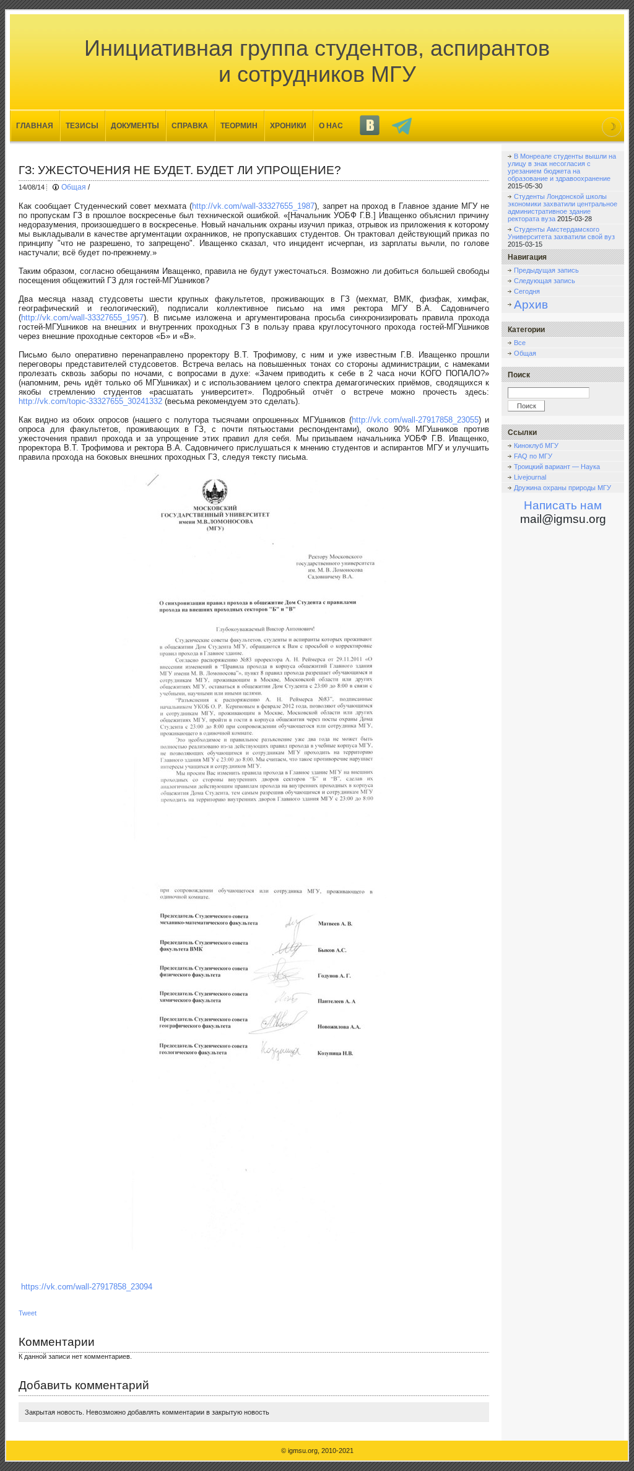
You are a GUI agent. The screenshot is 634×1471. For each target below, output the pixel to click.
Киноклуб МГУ (536, 445)
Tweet (28, 1313)
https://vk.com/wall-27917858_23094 (86, 1286)
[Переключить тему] (612, 127)
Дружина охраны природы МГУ (562, 487)
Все (520, 342)
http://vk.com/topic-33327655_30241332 (90, 401)
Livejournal (530, 477)
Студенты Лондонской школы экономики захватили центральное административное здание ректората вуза (562, 207)
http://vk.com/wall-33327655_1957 (82, 317)
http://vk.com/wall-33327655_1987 (253, 206)
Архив (531, 304)
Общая (73, 187)
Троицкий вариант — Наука (557, 466)
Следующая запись (544, 280)
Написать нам (563, 505)
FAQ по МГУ (533, 456)
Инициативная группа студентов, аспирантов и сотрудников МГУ (317, 61)
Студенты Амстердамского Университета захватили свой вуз (561, 233)
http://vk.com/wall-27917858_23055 (415, 419)
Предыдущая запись (546, 270)
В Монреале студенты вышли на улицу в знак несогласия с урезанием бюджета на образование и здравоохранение (562, 167)
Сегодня (527, 291)
